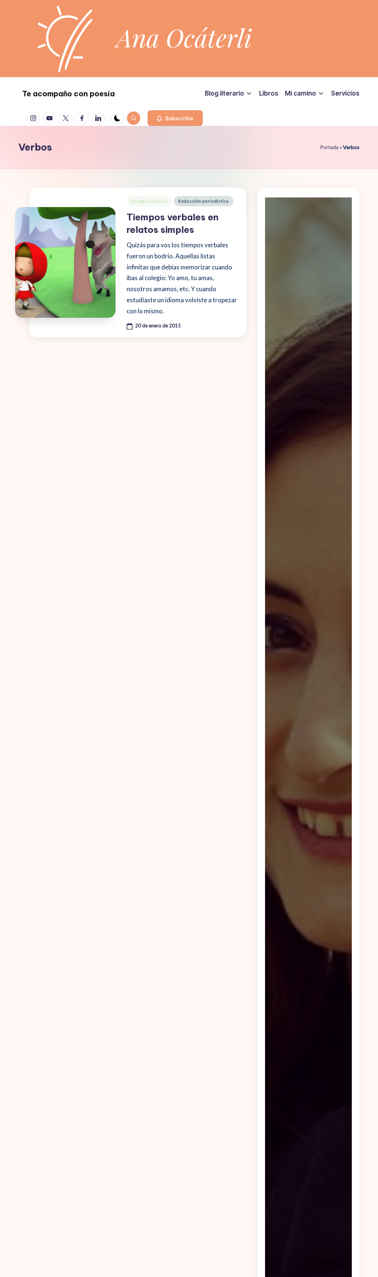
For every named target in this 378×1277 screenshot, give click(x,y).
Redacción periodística (203, 201)
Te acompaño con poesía (68, 93)
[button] (175, 118)
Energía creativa (149, 201)
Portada (329, 147)
